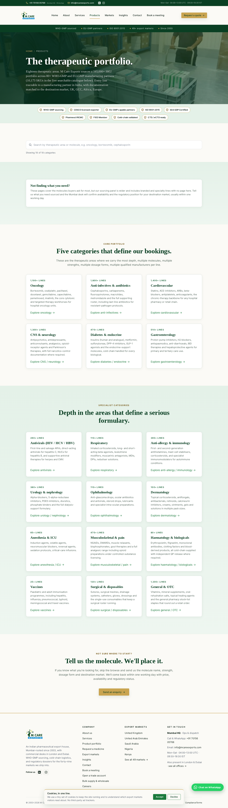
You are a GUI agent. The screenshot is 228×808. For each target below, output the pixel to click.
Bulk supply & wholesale (95, 781)
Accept (159, 796)
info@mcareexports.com (187, 747)
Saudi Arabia (132, 743)
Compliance (190, 802)
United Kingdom (134, 733)
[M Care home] (28, 15)
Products (95, 15)
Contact (137, 15)
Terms (199, 802)
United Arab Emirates (136, 738)
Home (54, 15)
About (66, 15)
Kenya (128, 754)
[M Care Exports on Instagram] (103, 3)
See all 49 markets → (136, 759)
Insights (123, 15)
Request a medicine (93, 748)
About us (87, 733)
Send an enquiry (114, 692)
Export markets (90, 754)
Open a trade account (94, 775)
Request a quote (194, 15)
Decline (174, 796)
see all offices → (177, 765)
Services (80, 15)
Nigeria (129, 748)
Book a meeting (155, 15)
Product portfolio (91, 743)
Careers (86, 786)
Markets (109, 15)
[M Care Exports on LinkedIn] (99, 3)
